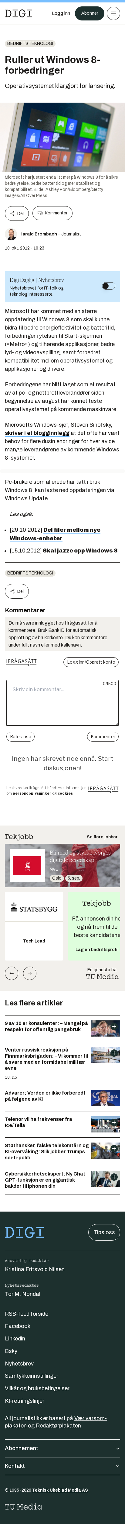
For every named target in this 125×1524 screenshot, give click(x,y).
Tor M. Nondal (22, 1294)
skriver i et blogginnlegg (37, 433)
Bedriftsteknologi (30, 43)
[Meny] (113, 13)
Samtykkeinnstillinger (31, 1376)
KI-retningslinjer (24, 1401)
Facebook (17, 1326)
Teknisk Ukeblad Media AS (60, 1490)
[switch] (108, 286)
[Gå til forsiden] (18, 13)
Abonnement (21, 1448)
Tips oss (104, 1232)
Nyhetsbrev (19, 1364)
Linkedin (15, 1339)
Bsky (11, 1351)
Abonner (89, 13)
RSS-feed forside (26, 1314)
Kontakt (15, 1466)
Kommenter (56, 213)
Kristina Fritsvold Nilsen (35, 1269)
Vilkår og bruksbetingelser (37, 1388)
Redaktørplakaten (58, 1426)
